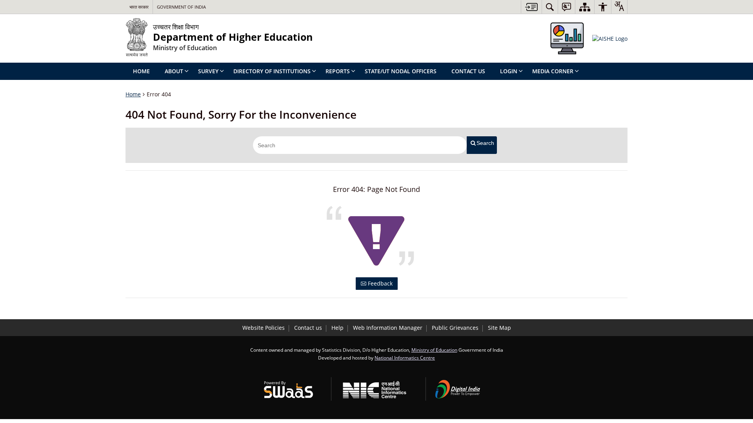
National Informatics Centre (405, 357)
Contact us (308, 327)
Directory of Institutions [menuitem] (272, 71)
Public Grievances (455, 327)
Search (485, 143)
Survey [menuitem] (208, 71)
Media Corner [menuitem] (552, 71)
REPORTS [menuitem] (338, 71)
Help (337, 327)
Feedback (379, 283)
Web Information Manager (387, 327)
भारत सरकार (139, 7)
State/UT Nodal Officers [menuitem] (401, 71)
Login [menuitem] (508, 71)
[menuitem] (550, 7)
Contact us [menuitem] (468, 71)
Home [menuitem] (141, 71)
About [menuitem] (174, 71)
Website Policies (263, 327)
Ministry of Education (434, 350)
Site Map (499, 327)
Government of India (181, 7)
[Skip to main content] (531, 6)
